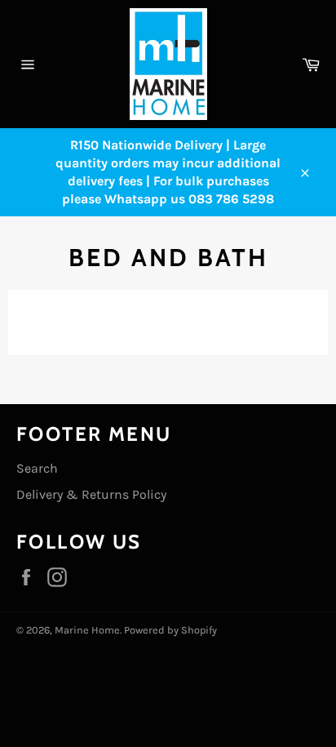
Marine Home (87, 630)
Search (37, 468)
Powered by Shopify (170, 630)
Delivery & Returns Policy (91, 494)
